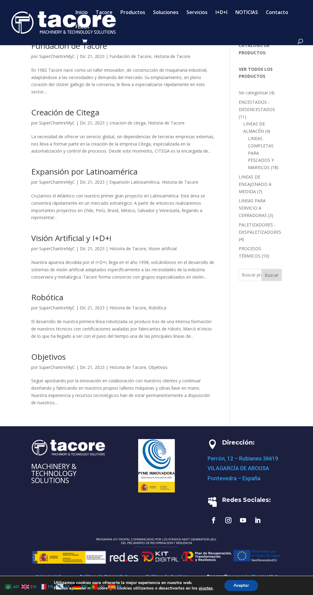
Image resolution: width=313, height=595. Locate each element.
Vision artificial (163, 248)
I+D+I (221, 13)
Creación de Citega (65, 112)
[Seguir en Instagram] (228, 520)
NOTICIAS (246, 13)
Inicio (81, 13)
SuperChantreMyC (57, 56)
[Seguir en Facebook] (214, 520)
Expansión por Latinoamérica (84, 171)
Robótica (47, 297)
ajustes (206, 588)
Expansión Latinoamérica (134, 182)
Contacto (277, 13)
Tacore (104, 13)
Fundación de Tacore (69, 45)
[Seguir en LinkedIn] (258, 520)
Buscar (271, 275)
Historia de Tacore (172, 56)
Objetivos (48, 356)
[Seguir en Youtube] (243, 520)
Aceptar (241, 585)
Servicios (197, 13)
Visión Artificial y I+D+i (71, 238)
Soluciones (166, 13)
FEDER (82, 27)
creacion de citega (127, 123)
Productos (132, 13)
